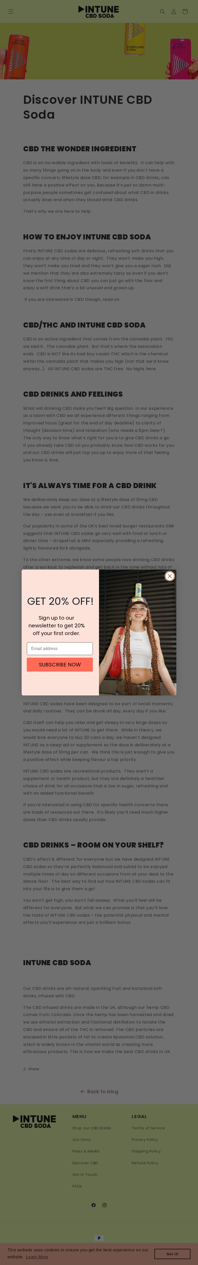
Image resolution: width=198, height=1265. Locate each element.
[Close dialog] (169, 576)
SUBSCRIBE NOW (60, 664)
